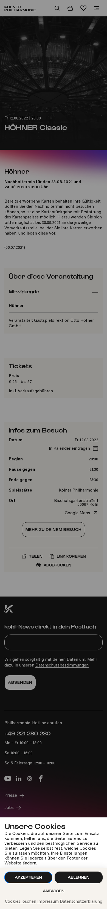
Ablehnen (78, 877)
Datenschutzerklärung (81, 902)
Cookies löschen (20, 902)
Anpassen (53, 890)
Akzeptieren (28, 877)
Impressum (48, 902)
